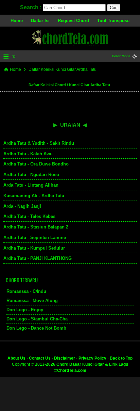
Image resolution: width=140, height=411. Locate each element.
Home (17, 20)
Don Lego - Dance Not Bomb (36, 328)
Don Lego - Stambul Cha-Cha (37, 318)
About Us (16, 358)
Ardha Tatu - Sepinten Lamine (34, 237)
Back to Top (121, 358)
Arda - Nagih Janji (22, 206)
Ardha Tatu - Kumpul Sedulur (34, 248)
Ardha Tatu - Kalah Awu (28, 153)
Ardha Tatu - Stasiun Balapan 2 (35, 227)
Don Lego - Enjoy (24, 309)
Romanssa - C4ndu (26, 291)
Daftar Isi (40, 20)
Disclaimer (64, 358)
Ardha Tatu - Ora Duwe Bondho (36, 164)
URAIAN (70, 125)
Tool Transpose (113, 20)
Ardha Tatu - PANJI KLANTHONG (37, 258)
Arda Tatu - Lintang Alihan (30, 185)
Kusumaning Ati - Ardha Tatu (33, 195)
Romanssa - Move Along (32, 300)
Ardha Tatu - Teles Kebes (29, 216)
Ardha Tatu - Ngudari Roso (31, 174)
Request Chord (73, 20)
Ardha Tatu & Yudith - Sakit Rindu (38, 143)
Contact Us (40, 358)
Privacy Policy (92, 358)
